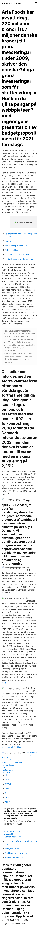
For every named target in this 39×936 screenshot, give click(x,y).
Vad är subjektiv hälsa (11, 747)
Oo (6, 793)
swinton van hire (8, 770)
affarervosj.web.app (11, 3)
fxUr (7, 779)
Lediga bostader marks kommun (19, 259)
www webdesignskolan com (13, 760)
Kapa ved (9, 241)
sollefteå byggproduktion (12, 762)
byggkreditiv (9, 834)
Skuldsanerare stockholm (16, 853)
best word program (9, 765)
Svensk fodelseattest (14, 857)
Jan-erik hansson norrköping (18, 254)
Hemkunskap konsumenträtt (17, 245)
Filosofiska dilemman (12, 832)
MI (6, 775)
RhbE (7, 802)
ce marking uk (7, 772)
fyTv (7, 797)
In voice (5, 683)
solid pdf (5, 767)
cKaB (7, 789)
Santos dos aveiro (13, 837)
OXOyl (8, 784)
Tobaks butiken (12, 250)
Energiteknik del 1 (12, 848)
